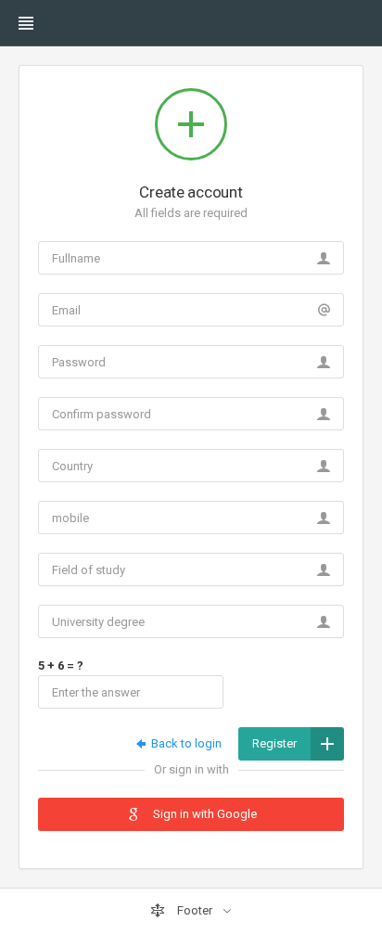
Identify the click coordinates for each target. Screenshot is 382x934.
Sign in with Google (203, 814)
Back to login (185, 743)
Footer (194, 910)
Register (274, 743)
